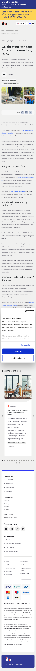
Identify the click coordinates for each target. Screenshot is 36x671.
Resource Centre (10, 30)
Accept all (18, 351)
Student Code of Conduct (25, 574)
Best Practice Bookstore (13, 543)
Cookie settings (16, 358)
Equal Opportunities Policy (26, 569)
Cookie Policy (9, 574)
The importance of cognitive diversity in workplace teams (18, 412)
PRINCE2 (8, 540)
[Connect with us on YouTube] (6, 528)
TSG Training (10, 547)
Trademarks (24, 564)
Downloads (9, 483)
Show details (25, 345)
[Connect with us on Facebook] (11, 528)
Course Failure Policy (26, 579)
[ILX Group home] (4, 23)
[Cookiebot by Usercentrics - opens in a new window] (25, 311)
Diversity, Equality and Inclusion (10, 83)
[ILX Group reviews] (17, 598)
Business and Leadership (9, 80)
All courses (9, 479)
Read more (11, 447)
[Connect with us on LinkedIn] (22, 528)
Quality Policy (25, 561)
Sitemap (7, 561)
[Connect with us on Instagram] (17, 528)
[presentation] (2, 415)
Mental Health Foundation (18, 191)
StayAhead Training (12, 551)
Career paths (10, 487)
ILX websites (9, 536)
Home (3, 30)
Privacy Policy (9, 571)
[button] (2, 460)
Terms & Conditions (10, 568)
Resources (9, 491)
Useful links (8, 564)
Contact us (8, 497)
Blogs (16, 30)
